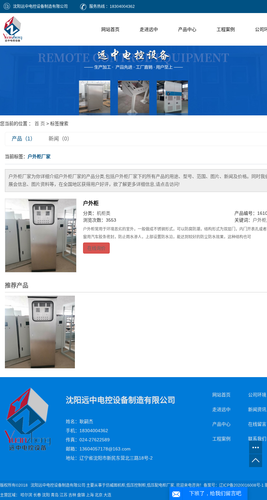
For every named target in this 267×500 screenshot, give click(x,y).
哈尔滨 (26, 495)
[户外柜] (41, 236)
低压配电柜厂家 (160, 485)
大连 (107, 495)
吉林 (72, 495)
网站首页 (110, 29)
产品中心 (187, 29)
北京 (99, 495)
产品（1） (23, 138)
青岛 (55, 495)
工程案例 (226, 29)
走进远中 (149, 29)
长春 (37, 495)
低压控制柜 (136, 485)
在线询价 (96, 248)
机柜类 (103, 213)
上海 (90, 495)
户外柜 (91, 203)
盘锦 (81, 495)
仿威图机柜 (115, 485)
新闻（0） (60, 138)
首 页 (40, 123)
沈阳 (46, 495)
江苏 (63, 495)
